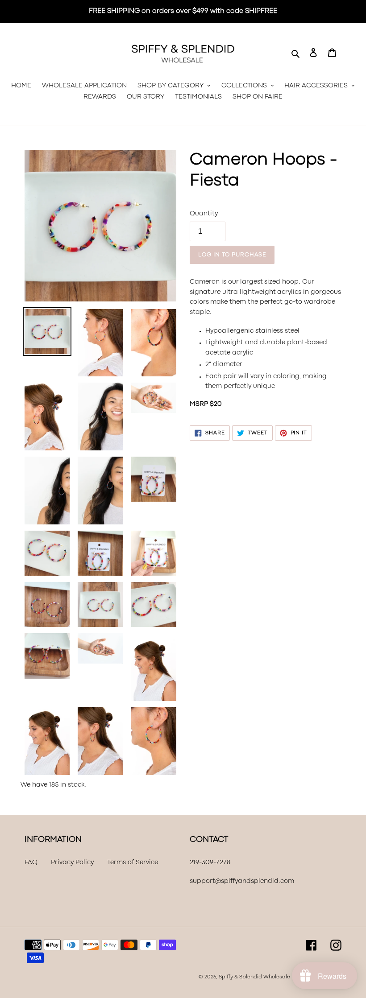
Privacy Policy (72, 863)
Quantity (204, 214)
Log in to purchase (232, 254)
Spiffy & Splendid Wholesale (254, 977)
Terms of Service (132, 863)
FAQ (31, 863)
